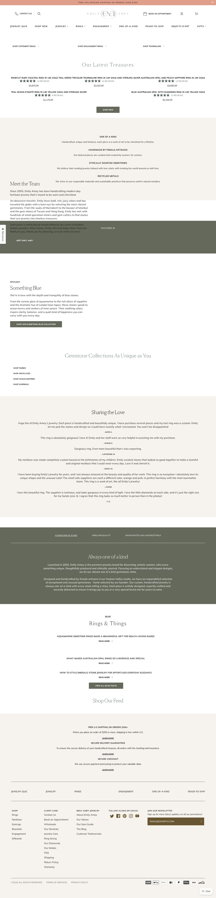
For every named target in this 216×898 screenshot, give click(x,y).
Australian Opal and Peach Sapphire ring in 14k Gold (173, 77)
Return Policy (51, 862)
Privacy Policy (79, 882)
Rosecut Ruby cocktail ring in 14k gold (34, 77)
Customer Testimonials (89, 833)
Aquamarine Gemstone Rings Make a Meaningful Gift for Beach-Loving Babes (105, 636)
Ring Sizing (50, 838)
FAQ (46, 852)
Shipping (49, 857)
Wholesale (50, 824)
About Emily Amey (87, 814)
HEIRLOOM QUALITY (101, 535)
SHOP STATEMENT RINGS (24, 46)
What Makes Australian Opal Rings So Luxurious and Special (105, 658)
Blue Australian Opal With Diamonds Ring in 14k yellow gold (168, 92)
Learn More (108, 738)
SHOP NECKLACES (21, 373)
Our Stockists (51, 829)
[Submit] (203, 821)
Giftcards (17, 838)
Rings (77, 791)
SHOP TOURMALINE (152, 46)
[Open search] (39, 13)
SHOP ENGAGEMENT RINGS (91, 46)
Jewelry (51, 791)
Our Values (83, 819)
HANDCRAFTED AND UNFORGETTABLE (143, 535)
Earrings (16, 824)
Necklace (17, 819)
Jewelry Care (51, 833)
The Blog (81, 829)
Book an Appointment (56, 819)
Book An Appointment (159, 13)
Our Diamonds (52, 843)
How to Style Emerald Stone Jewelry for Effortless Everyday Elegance (106, 672)
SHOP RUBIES (19, 368)
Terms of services (56, 882)
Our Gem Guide (85, 824)
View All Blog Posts (106, 685)
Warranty (49, 866)
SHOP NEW (108, 110)
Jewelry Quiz (19, 791)
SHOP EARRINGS (21, 384)
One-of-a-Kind (160, 791)
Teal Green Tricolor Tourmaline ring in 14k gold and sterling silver (99, 77)
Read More (104, 641)
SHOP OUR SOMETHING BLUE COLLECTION (36, 324)
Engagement (126, 791)
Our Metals (50, 847)
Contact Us (26, 13)
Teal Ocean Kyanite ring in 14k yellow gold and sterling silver (49, 92)
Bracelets (17, 829)
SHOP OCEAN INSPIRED (24, 379)
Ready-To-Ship (196, 791)
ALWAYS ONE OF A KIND (66, 535)
